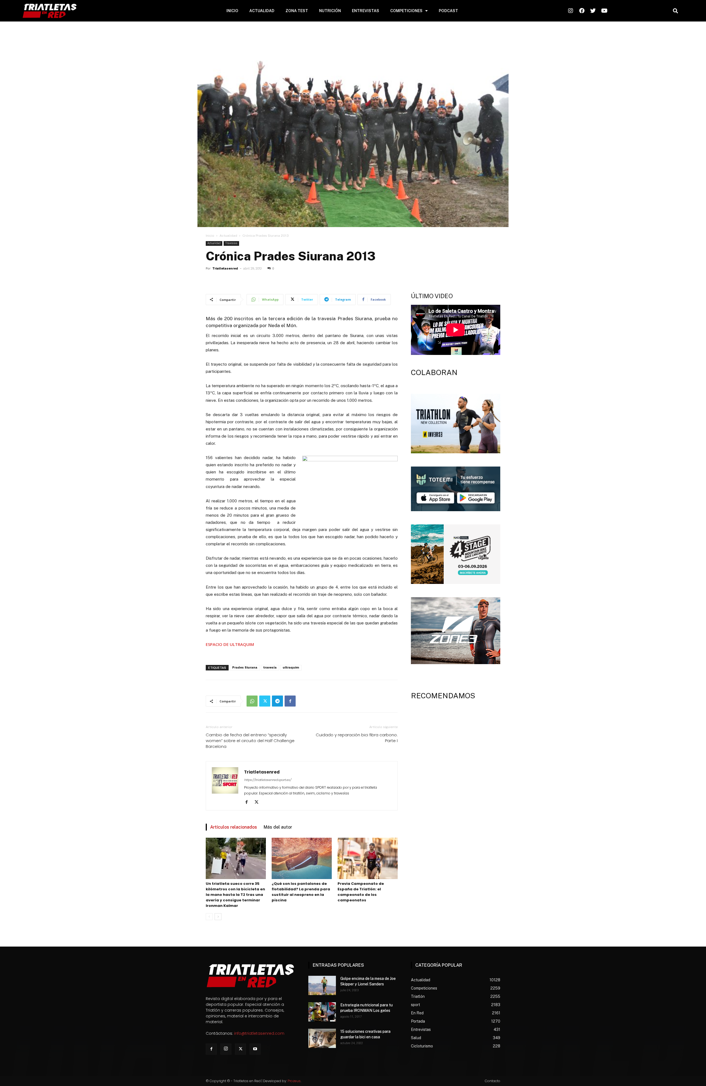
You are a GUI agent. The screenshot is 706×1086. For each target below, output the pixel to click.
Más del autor (278, 827)
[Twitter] (264, 701)
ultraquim (291, 667)
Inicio (210, 236)
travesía (270, 667)
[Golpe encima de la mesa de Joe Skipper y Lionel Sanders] (322, 985)
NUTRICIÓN (330, 11)
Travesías (231, 243)
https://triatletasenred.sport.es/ (267, 780)
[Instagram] (225, 1049)
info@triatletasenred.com (259, 1033)
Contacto (492, 1081)
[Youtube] (255, 1049)
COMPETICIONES (406, 11)
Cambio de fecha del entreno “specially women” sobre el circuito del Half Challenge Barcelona (250, 740)
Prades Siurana (244, 667)
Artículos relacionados (233, 827)
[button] (675, 10)
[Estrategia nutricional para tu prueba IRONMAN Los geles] (322, 1012)
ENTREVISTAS (365, 11)
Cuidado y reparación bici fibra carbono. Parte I (357, 737)
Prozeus (294, 1081)
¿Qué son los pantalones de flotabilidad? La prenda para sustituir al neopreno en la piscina (301, 892)
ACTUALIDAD (261, 11)
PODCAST (448, 11)
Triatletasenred (225, 268)
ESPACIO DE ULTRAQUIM (230, 644)
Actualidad (228, 236)
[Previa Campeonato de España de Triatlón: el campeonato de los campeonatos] (368, 858)
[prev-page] (209, 916)
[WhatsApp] (252, 701)
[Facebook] (290, 701)
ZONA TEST (296, 11)
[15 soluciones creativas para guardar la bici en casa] (322, 1038)
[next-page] (218, 916)
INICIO (232, 11)
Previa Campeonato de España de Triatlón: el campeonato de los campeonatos (361, 892)
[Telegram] (277, 701)
